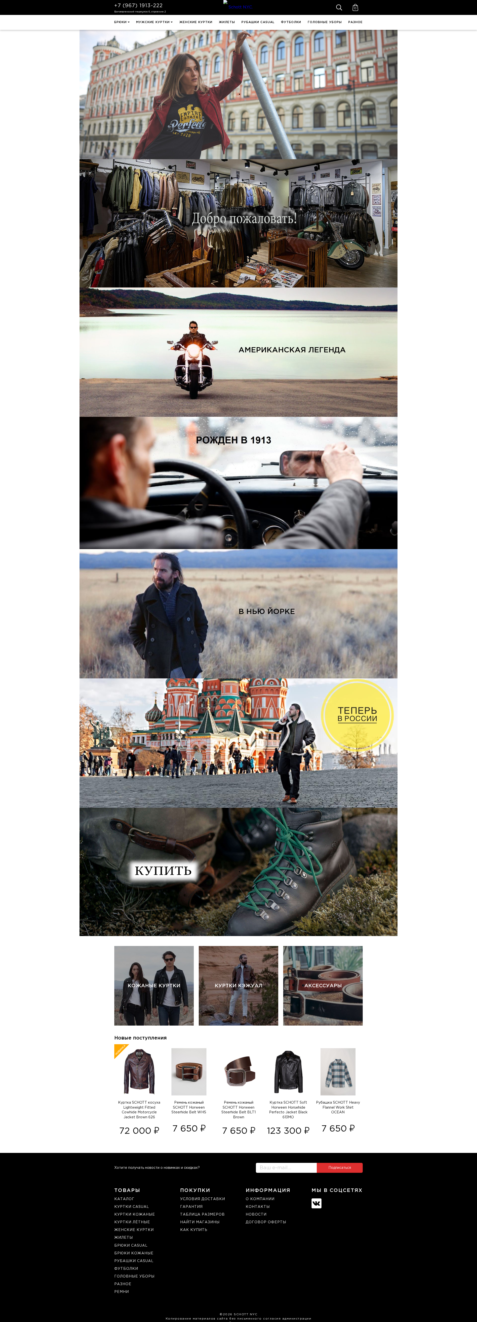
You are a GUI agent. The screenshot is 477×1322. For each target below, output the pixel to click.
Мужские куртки (153, 22)
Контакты (258, 1206)
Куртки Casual (131, 1206)
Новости (256, 1214)
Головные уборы (325, 22)
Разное (355, 22)
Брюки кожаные (134, 1253)
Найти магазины (200, 1222)
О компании (260, 1199)
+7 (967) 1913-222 (138, 5)
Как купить (193, 1229)
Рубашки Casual (258, 22)
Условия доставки (202, 1199)
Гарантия (191, 1206)
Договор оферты (266, 1222)
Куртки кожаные (134, 1214)
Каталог (124, 1199)
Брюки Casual (131, 1245)
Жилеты (227, 22)
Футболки (291, 22)
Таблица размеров (202, 1214)
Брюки (120, 22)
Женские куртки (195, 22)
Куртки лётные (132, 1222)
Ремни (121, 1291)
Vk (316, 1203)
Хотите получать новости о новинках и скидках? (157, 1167)
